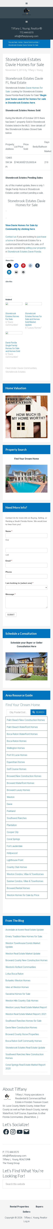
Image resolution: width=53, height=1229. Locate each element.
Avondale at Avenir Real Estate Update (25, 929)
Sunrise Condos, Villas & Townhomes (25, 881)
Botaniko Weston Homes (18, 980)
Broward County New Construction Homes (26, 960)
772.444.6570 (26, 32)
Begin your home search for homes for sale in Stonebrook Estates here (26, 99)
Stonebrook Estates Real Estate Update (25, 1047)
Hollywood (12, 853)
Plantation (12, 825)
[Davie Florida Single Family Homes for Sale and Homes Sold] (14, 336)
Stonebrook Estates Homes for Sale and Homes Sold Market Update (33, 319)
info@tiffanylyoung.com (26, 36)
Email (9, 561)
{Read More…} (31, 1117)
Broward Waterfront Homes (20, 783)
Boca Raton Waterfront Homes (22, 734)
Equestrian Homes (16, 762)
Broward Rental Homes (18, 888)
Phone (9, 572)
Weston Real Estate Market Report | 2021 (26, 1014)
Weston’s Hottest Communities (21, 967)
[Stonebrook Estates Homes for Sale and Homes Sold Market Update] (33, 307)
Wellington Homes (16, 748)
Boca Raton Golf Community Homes (24, 1041)
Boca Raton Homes (16, 741)
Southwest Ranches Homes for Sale (23, 1020)
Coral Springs (13, 839)
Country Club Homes (17, 867)
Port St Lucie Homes (17, 755)
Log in (27, 1221)
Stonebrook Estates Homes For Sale (12, 316)
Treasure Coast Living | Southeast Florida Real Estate (26, 12)
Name (9, 531)
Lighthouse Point (15, 860)
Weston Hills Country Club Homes (22, 1000)
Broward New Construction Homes (24, 776)
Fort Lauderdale (14, 846)
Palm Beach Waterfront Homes (22, 727)
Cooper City (13, 832)
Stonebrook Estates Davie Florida (24, 251)
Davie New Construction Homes (21, 1027)
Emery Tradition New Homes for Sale (24, 936)
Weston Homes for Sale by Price (23, 895)
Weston (10, 797)
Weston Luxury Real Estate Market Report (26, 1007)
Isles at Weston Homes (17, 987)
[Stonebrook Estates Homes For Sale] (14, 307)
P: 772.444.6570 (11, 1152)
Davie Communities (27, 368)
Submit (11, 614)
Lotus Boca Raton (14, 973)
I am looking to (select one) (19, 583)
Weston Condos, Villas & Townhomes (25, 874)
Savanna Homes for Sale (18, 994)
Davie (9, 804)
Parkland (11, 811)
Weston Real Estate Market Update (23, 953)
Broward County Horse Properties (22, 1034)
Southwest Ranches (17, 818)
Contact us (11, 236)
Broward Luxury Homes (18, 790)
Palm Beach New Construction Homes (26, 720)
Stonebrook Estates (15, 372)
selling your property (36, 248)
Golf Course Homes (16, 769)
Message (10, 594)
